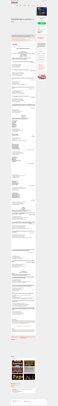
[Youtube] (11, 0)
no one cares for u (15, 385)
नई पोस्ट (12, 381)
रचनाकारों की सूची (24, 5)
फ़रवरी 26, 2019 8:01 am (19, 385)
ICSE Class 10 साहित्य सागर (41, 65)
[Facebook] (24, 401)
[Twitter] (14, 0)
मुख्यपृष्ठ (17, 5)
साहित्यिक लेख (28, 5)
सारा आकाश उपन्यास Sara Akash (41, 68)
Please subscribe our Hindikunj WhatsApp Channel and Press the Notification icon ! (23, 337)
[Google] (16, 0)
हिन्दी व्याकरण (21, 5)
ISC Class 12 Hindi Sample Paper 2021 (29, 378)
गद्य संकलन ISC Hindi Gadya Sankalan (42, 67)
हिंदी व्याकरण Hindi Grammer (41, 64)
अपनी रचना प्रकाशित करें (33, 5)
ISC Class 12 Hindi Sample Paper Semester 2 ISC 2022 (28, 364)
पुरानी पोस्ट (34, 381)
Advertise (41, 5)
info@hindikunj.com (40, 30)
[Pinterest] (15, 0)
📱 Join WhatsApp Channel (41, 23)
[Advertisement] (34, 3)
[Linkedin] (29, 401)
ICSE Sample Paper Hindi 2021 (16, 378)
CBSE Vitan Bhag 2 (40, 69)
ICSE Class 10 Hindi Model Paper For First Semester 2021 (29, 371)
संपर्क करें (37, 5)
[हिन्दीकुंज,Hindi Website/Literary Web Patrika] (14, 3)
